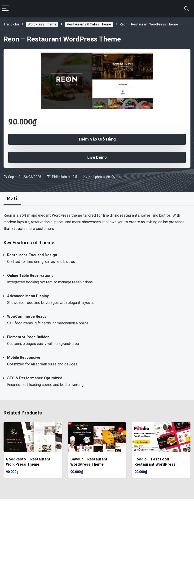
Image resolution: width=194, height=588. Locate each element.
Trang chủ (11, 24)
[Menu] (5, 8)
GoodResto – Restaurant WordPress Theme (28, 462)
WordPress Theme (42, 24)
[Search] (186, 8)
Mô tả (12, 198)
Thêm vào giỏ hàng (97, 139)
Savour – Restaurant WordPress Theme (88, 462)
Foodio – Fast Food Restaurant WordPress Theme (155, 462)
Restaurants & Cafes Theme (89, 24)
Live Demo (97, 157)
